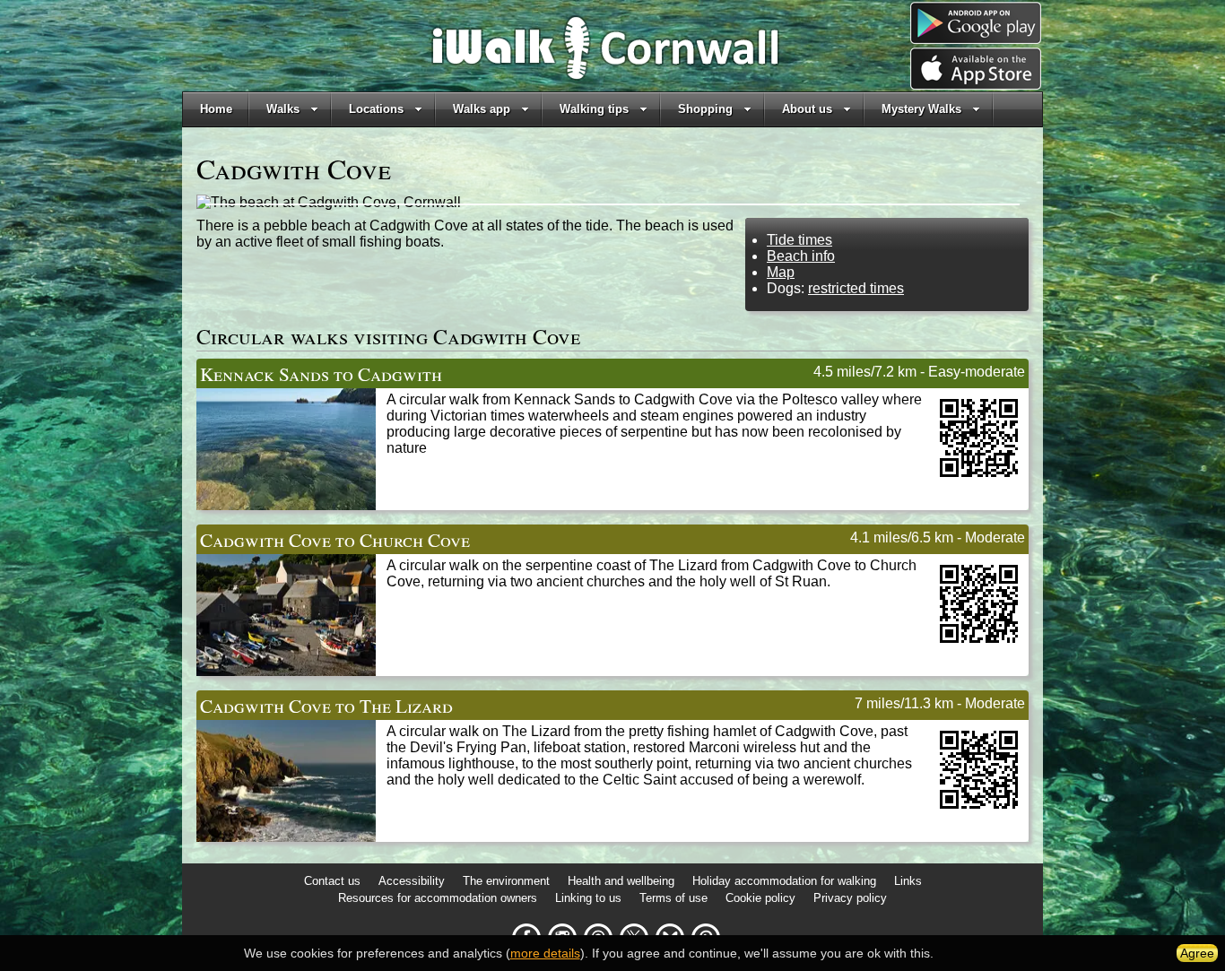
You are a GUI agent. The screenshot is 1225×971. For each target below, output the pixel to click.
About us (807, 109)
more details (545, 953)
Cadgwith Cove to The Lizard (326, 705)
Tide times (799, 239)
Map (781, 272)
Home (216, 109)
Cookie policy (760, 898)
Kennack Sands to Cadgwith (321, 373)
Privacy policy (850, 898)
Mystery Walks (921, 109)
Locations (376, 109)
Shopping (705, 109)
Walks (283, 109)
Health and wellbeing (621, 881)
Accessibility (411, 881)
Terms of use (673, 898)
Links (908, 881)
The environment (506, 881)
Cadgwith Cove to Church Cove (335, 539)
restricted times (856, 288)
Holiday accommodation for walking (784, 881)
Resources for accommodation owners (437, 898)
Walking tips (594, 109)
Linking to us (588, 898)
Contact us (332, 881)
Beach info (801, 256)
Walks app (481, 109)
